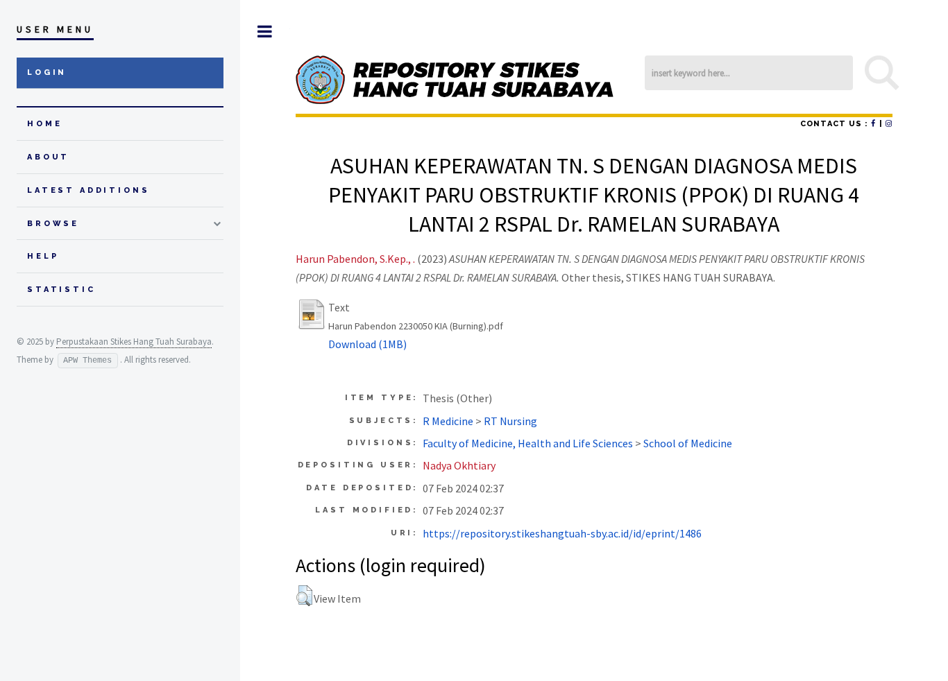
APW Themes (87, 360)
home (44, 123)
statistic (61, 289)
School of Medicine (687, 443)
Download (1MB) (367, 344)
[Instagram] (889, 123)
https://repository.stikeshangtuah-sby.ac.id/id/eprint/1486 (562, 533)
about (48, 157)
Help (42, 256)
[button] (304, 595)
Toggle (265, 31)
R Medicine (448, 421)
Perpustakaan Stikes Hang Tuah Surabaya (134, 341)
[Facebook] (873, 123)
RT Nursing (510, 421)
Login (47, 72)
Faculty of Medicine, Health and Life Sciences (528, 443)
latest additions (88, 190)
